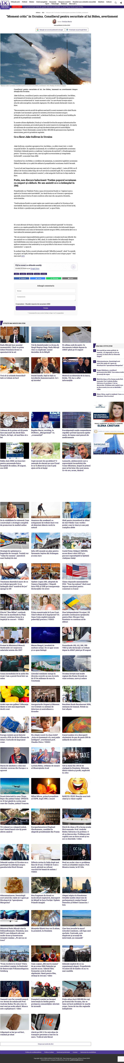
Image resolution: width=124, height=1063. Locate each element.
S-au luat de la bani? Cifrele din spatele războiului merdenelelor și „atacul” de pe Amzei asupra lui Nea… (54, 7)
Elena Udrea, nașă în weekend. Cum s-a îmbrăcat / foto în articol (110, 395)
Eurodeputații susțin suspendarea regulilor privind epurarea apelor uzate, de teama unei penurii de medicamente (76, 434)
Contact (75, 1052)
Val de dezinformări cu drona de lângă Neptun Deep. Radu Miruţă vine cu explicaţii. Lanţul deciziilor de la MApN (45, 348)
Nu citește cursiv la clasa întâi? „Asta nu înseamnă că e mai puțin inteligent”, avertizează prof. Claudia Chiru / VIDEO (45, 738)
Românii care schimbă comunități (84, 2)
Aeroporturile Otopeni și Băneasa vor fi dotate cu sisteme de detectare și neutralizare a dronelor (45, 708)
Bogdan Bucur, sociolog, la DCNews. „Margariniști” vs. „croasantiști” (43, 432)
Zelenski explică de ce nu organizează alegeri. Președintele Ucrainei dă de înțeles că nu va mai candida (76, 967)
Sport (47, 4)
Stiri (43, 12)
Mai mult (73, 4)
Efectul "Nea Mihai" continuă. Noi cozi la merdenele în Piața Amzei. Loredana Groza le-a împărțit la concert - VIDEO (13, 615)
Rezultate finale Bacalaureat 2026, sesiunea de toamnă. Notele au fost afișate (76, 706)
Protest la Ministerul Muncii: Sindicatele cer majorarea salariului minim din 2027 (12, 647)
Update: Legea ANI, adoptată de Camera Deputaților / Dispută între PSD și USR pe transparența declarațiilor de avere (45, 585)
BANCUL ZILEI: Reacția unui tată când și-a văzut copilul (76, 797)
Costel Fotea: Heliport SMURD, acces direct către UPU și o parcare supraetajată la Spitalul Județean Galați (75, 554)
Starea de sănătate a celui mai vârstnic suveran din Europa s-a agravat (14, 768)
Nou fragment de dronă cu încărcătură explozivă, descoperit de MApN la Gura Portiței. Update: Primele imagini (45, 899)
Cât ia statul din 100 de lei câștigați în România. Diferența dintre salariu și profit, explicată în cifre (76, 769)
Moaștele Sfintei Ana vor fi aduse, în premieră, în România (45, 929)
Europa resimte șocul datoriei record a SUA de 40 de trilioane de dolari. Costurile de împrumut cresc (14, 738)
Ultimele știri (15, 2)
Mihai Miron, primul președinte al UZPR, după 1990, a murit (44, 797)
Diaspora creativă (64, 2)
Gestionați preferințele (63, 1052)
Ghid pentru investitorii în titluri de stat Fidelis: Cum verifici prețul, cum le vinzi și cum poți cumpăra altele (76, 524)
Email (71, 278)
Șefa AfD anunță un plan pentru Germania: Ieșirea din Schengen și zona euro (44, 553)
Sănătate (101, 2)
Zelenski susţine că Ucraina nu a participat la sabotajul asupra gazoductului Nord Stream (14, 864)
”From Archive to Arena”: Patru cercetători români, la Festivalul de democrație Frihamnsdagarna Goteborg (14, 967)
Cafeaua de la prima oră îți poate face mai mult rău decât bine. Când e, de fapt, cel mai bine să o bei (14, 434)
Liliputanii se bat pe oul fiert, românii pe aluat (12, 1033)
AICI (23, 256)
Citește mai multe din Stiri (45, 1044)
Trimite (45, 308)
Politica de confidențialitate (33, 1052)
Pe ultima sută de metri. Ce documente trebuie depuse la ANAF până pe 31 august (74, 347)
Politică (24, 2)
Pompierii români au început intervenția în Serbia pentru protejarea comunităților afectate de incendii (45, 1002)
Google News (35, 268)
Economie (52, 2)
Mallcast (64, 4)
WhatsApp (55, 278)
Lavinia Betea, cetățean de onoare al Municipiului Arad (45, 766)
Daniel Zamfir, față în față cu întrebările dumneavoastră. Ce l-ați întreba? (45, 377)
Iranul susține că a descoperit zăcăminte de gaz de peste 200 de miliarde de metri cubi (76, 737)
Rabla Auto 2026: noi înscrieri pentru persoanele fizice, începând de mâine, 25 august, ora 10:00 (13, 464)
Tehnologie (55, 4)
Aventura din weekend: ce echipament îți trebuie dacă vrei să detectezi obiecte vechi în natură (44, 524)
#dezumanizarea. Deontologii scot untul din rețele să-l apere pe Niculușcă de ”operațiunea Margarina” (14, 899)
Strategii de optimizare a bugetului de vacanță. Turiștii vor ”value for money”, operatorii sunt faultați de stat (14, 554)
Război (31, 2)
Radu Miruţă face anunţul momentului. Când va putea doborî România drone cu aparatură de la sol (12, 348)
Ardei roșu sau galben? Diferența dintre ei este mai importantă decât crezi (14, 706)
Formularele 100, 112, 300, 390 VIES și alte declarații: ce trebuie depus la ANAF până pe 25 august (76, 647)
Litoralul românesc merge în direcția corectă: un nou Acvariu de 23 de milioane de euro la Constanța (45, 677)
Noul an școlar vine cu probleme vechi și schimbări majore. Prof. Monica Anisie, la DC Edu (76, 864)
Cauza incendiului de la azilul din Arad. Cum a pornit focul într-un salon (14, 675)
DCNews (5, 5)
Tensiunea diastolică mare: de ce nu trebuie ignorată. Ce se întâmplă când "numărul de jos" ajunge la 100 (14, 585)
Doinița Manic (67, 21)
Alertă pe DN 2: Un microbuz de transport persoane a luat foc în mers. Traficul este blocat (44, 1034)
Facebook (23, 278)
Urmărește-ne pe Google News (78, 30)
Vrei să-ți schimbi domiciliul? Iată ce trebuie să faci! (13, 376)
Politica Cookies (49, 1052)
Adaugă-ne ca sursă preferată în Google (51, 30)
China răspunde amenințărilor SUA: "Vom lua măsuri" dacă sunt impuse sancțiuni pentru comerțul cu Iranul (76, 585)
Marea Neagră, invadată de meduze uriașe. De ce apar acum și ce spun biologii (45, 647)
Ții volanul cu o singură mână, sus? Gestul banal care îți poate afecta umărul (13, 829)
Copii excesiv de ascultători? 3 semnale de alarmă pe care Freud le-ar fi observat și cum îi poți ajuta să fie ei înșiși (45, 464)
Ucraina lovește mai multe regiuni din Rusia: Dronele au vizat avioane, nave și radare (74, 675)
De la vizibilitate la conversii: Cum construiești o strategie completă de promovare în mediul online (14, 522)
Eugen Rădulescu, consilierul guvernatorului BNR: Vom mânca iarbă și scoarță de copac (110, 372)
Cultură (108, 2)
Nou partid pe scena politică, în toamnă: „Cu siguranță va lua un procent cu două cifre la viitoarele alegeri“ (108, 353)
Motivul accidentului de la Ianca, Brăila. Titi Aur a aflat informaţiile (76, 377)
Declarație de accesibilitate (88, 1052)
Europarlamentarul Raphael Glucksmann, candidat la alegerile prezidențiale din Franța (45, 829)
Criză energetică (41, 2)
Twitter (39, 278)
